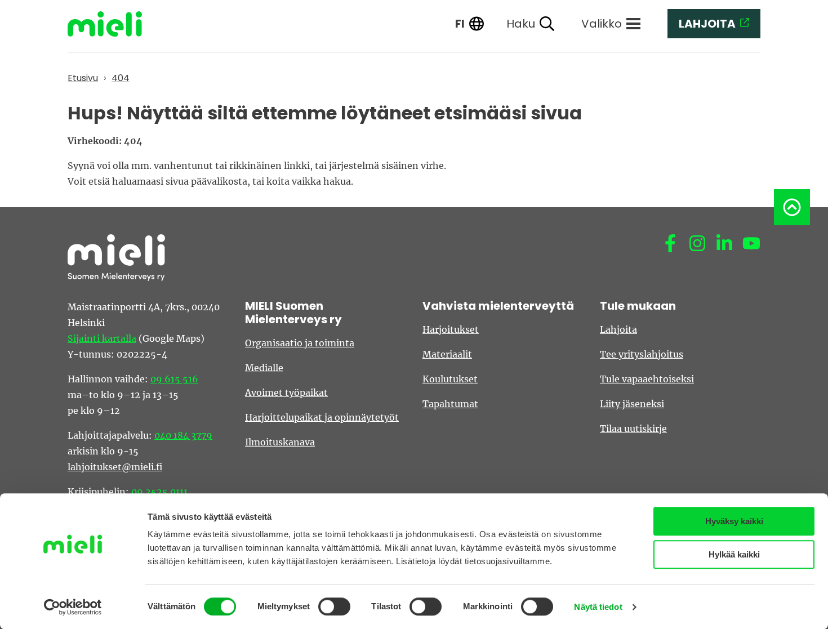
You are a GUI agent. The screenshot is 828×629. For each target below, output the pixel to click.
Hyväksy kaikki (734, 521)
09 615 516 (174, 379)
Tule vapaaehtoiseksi (647, 379)
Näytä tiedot (598, 607)
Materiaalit (447, 354)
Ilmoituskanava (280, 442)
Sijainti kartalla (102, 338)
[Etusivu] (113, 24)
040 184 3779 (183, 435)
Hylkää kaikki (734, 554)
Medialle (264, 367)
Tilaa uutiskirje (633, 428)
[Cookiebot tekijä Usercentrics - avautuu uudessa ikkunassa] (73, 607)
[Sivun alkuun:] (792, 207)
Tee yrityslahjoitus (641, 354)
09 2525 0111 (159, 491)
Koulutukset (450, 379)
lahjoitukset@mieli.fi (115, 466)
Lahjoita (618, 329)
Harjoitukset (450, 329)
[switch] (334, 606)
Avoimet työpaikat (286, 392)
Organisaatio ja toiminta (299, 343)
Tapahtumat (450, 403)
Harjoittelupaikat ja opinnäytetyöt (322, 417)
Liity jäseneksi (632, 403)
